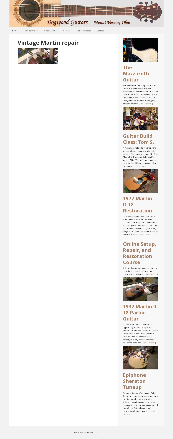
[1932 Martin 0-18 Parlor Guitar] (140, 290)
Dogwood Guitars (86, 13)
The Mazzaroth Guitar (136, 73)
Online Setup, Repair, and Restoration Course (139, 253)
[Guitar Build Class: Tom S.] (140, 120)
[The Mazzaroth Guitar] (140, 51)
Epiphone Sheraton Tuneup (134, 381)
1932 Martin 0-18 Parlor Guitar (140, 312)
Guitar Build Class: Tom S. (138, 139)
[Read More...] (147, 103)
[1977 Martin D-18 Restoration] (140, 182)
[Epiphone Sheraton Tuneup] (140, 359)
